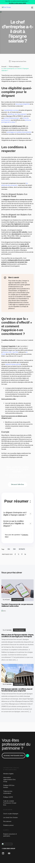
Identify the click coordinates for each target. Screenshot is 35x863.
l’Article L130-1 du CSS (10, 352)
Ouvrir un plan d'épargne (10, 813)
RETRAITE (22, 549)
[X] (18, 554)
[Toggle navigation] (28, 7)
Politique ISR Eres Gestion (8, 786)
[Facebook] (15, 554)
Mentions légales (8, 773)
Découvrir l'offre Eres (17, 484)
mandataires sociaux (11, 110)
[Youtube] (9, 853)
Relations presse (8, 825)
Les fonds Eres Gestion (10, 817)
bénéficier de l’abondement (17, 114)
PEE (9, 549)
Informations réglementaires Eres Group (9, 779)
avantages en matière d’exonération (19, 132)
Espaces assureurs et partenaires (10, 835)
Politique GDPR (8, 797)
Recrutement (7, 821)
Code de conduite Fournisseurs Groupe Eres (9, 803)
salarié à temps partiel (13, 364)
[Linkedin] (25, 554)
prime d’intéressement (11, 118)
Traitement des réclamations (7, 792)
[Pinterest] (22, 554)
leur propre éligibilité (22, 104)
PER (14, 549)
